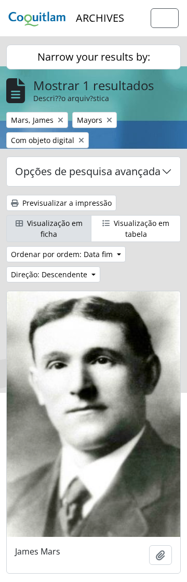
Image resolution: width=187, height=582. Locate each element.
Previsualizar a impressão (66, 203)
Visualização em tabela (140, 228)
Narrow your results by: (93, 57)
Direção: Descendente (50, 274)
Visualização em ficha (54, 228)
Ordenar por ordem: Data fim (63, 254)
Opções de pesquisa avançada (88, 171)
